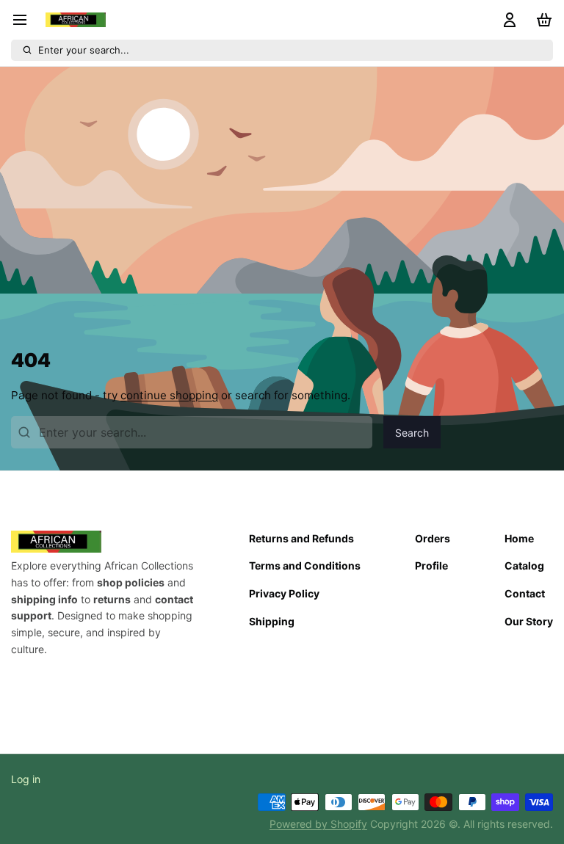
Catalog (524, 565)
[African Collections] (76, 19)
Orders (432, 538)
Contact (525, 593)
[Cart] (541, 20)
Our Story (529, 621)
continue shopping (169, 395)
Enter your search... (83, 50)
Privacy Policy (284, 593)
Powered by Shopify (318, 824)
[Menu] (25, 20)
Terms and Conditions (305, 565)
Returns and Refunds (301, 538)
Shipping (271, 621)
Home (519, 538)
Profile (431, 565)
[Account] (507, 20)
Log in (25, 779)
